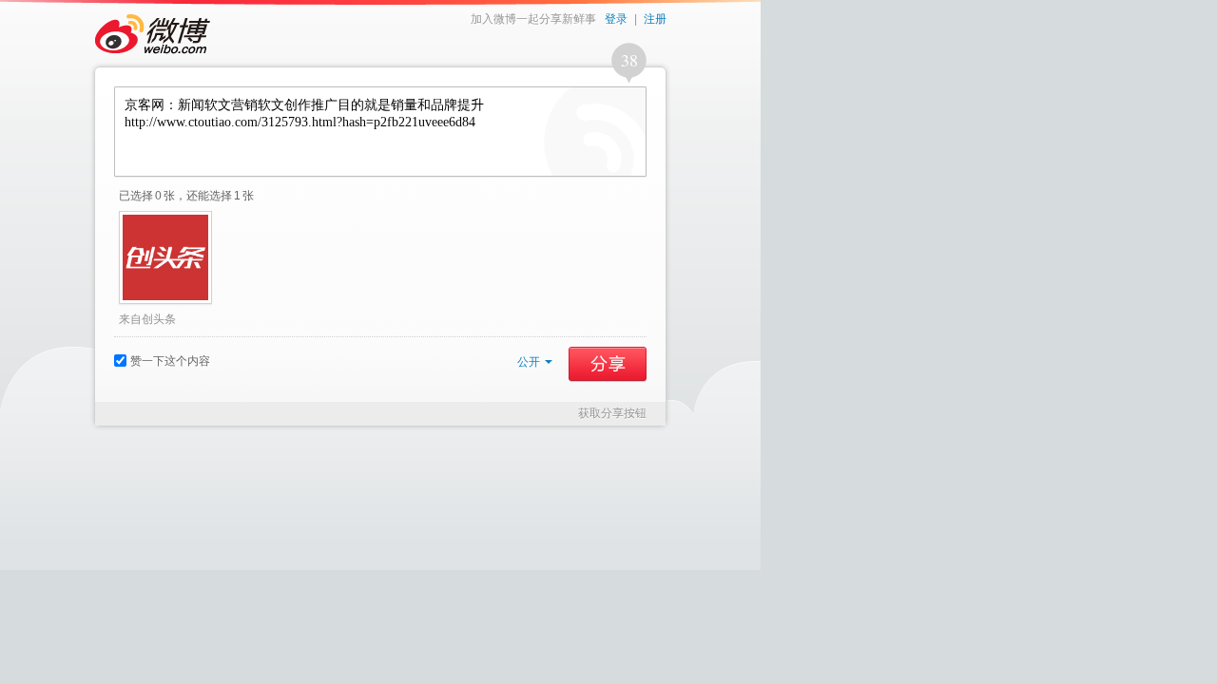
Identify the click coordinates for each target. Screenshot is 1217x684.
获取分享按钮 (612, 413)
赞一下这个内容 (170, 361)
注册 (655, 19)
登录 (616, 19)
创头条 (159, 319)
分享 (607, 364)
